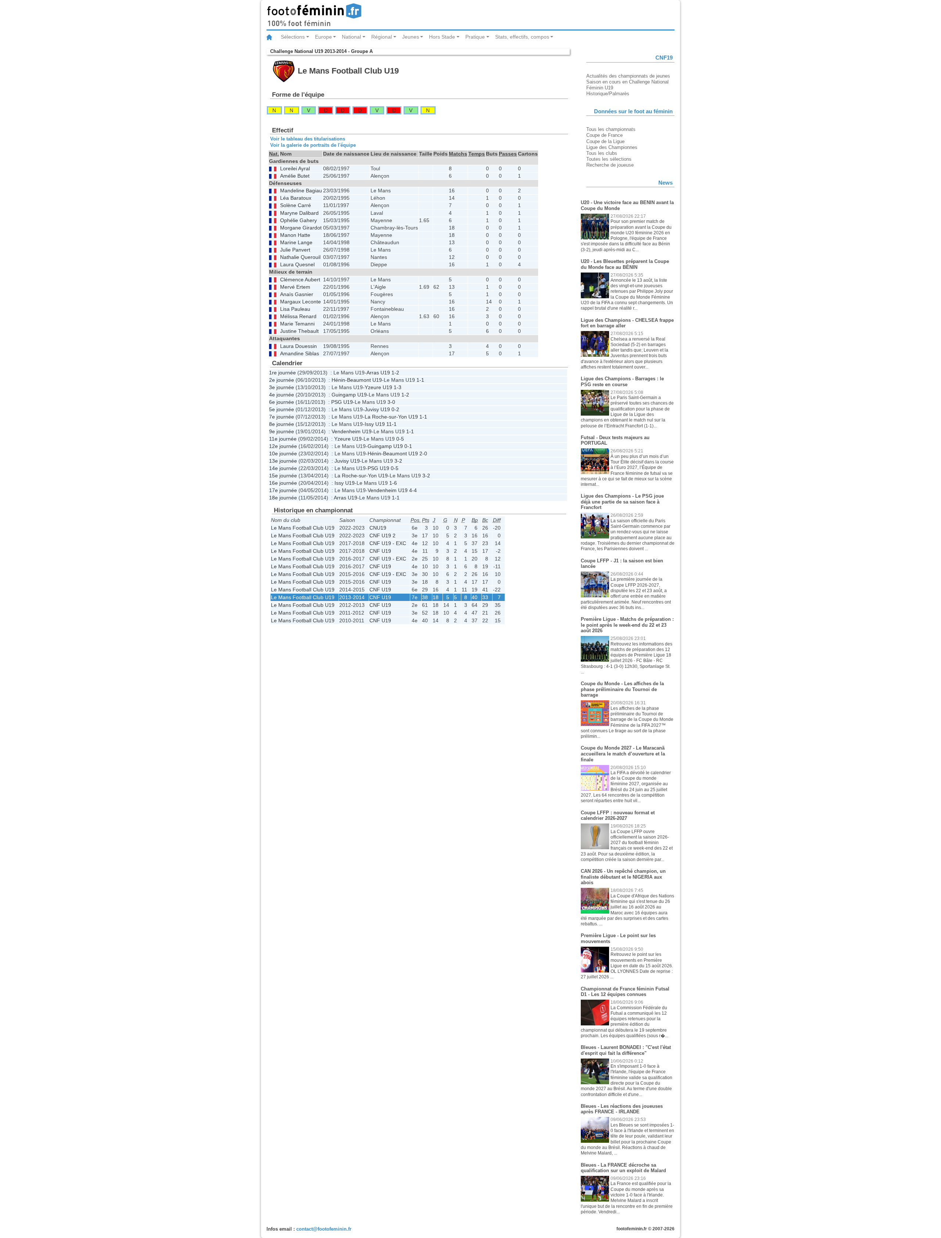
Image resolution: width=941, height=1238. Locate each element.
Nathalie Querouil (300, 257)
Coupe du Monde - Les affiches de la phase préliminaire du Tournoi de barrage (622, 689)
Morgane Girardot (301, 228)
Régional (381, 37)
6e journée (281, 402)
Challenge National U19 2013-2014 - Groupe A (321, 51)
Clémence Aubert (300, 279)
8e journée (281, 424)
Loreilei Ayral (295, 168)
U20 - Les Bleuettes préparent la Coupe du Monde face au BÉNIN (625, 264)
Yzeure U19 (378, 387)
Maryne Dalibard (299, 213)
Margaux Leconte (300, 302)
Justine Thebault (299, 331)
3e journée (281, 387)
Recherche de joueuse (610, 165)
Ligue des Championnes (611, 147)
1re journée (282, 373)
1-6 (393, 483)
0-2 (395, 409)
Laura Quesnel (297, 264)
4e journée (281, 395)
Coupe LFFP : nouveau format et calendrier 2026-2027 (618, 815)
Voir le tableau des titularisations (307, 139)
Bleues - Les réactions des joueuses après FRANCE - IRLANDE (622, 1109)
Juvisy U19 (377, 409)
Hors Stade (442, 37)
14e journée (283, 468)
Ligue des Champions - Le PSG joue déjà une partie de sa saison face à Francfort (622, 501)
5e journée (281, 409)
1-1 (420, 380)
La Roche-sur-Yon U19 (391, 417)
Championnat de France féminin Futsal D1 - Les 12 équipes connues (625, 991)
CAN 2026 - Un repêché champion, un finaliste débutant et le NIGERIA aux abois (623, 876)
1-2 (395, 373)
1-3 (397, 387)
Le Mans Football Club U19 (302, 528)
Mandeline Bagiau (301, 190)
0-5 (400, 439)
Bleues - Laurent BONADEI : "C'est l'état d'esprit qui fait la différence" (626, 1050)
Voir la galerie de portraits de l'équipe (313, 145)
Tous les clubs (601, 153)
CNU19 (377, 528)
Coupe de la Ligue (605, 141)
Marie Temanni (297, 324)
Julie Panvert (295, 250)
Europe (323, 37)
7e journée (281, 417)
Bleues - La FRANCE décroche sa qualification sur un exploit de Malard (623, 1168)
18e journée (283, 498)
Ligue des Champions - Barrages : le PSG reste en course (622, 381)
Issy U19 (375, 424)
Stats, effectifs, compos (522, 37)
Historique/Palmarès (607, 93)
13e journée (283, 461)
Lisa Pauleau (295, 309)
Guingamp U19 (349, 395)
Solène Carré (295, 205)
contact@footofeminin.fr (323, 1229)
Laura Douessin (298, 346)
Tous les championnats (611, 129)
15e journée (283, 476)
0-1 (408, 446)
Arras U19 (378, 373)
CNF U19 (380, 551)
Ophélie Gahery (298, 220)
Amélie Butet (295, 176)
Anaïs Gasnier (296, 294)
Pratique (475, 37)
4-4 (413, 490)
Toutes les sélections (608, 159)
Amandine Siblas (299, 353)
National (351, 37)
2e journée (281, 380)
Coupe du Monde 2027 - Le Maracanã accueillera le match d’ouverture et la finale (623, 753)
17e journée (283, 490)
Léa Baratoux (295, 198)
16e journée (283, 483)
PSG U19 (342, 402)
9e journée (281, 431)
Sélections (293, 37)
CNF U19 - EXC (387, 543)
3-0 (391, 402)
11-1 (391, 424)
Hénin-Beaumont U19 (357, 380)
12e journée (283, 446)
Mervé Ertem (295, 287)
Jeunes (410, 37)
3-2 (398, 461)
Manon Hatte (295, 235)
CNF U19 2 (382, 535)
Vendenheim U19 (352, 431)
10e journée (283, 453)
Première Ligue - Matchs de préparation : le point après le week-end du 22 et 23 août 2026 (627, 624)
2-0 (423, 453)
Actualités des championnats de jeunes (628, 76)
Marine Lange (296, 242)
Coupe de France (604, 135)
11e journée (283, 439)
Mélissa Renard (298, 316)
